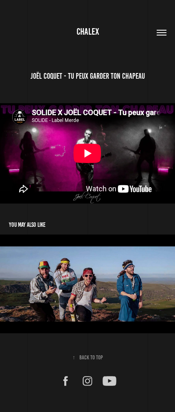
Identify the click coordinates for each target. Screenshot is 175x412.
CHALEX (88, 32)
